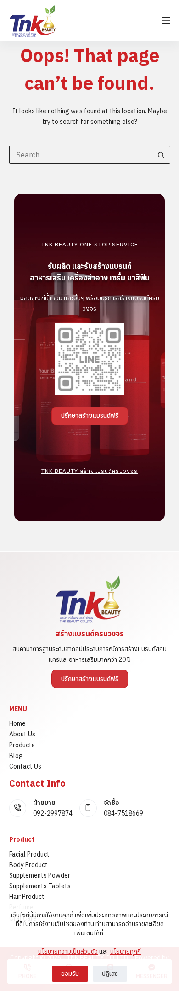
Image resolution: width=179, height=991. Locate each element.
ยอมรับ (70, 974)
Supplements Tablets (40, 886)
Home (17, 723)
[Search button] (161, 155)
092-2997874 (53, 813)
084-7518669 (123, 813)
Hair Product (27, 896)
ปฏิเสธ (110, 974)
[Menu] (166, 21)
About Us (22, 734)
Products (22, 745)
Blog (16, 756)
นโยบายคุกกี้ (125, 951)
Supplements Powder (39, 875)
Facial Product (29, 854)
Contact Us (25, 766)
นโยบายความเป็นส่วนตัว (68, 951)
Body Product (28, 865)
